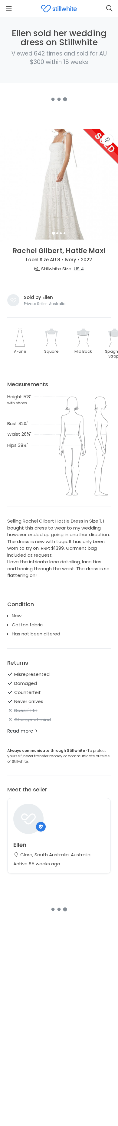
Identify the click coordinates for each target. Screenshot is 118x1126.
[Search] (109, 8)
